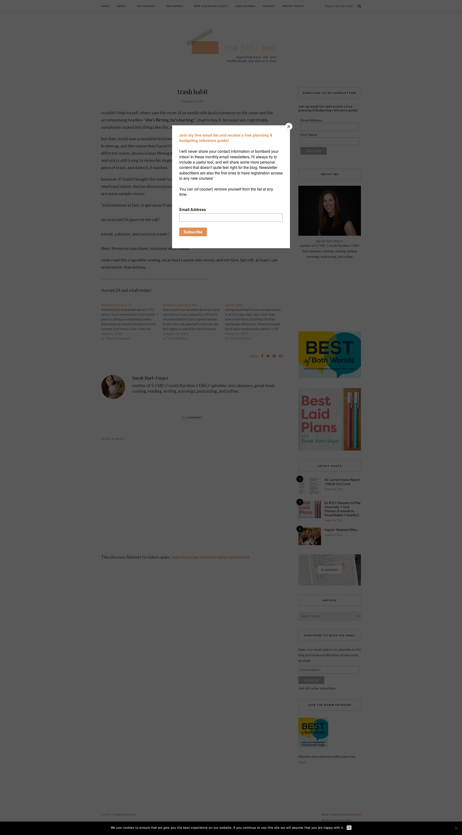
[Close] (288, 126)
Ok (349, 827)
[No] (456, 828)
